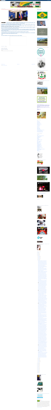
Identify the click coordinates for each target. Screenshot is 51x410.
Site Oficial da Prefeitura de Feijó (39, 130)
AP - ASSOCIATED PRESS (39, 136)
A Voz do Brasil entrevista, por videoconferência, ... (42, 309)
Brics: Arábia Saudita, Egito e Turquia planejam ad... (42, 305)
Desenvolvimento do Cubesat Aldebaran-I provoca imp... (42, 266)
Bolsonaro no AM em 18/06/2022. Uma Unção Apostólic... (42, 298)
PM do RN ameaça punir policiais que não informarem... (42, 299)
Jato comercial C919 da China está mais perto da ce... (42, 285)
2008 (38, 372)
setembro (39, 258)
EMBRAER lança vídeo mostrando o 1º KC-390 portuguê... (42, 352)
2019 (38, 364)
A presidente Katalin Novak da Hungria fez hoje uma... (42, 326)
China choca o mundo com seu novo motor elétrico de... (42, 264)
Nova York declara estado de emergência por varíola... (42, 263)
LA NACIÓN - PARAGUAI (39, 144)
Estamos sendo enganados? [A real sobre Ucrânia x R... (42, 260)
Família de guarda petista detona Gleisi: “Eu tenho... (42, 315)
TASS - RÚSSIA (38, 148)
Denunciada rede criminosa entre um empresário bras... (42, 261)
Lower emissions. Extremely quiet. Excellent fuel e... (42, 307)
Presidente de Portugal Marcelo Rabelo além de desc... (42, 355)
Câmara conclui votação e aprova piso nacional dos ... (42, 311)
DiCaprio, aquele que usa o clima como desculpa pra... (42, 269)
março (38, 360)
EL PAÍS (37, 140)
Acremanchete (38, 121)
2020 (38, 363)
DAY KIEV (38, 138)
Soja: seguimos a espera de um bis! (41, 270)
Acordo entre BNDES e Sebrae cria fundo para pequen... (42, 324)
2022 (38, 255)
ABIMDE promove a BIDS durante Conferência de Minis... (42, 271)
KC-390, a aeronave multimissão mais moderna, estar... (42, 331)
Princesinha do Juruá (38, 129)
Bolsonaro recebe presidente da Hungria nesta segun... (42, 329)
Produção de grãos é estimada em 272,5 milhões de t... (42, 337)
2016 (38, 366)
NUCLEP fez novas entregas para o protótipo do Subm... (42, 346)
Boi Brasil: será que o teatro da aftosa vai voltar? (42, 273)
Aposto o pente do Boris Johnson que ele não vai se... (42, 336)
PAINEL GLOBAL (38, 128)
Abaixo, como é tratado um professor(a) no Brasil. (41, 193)
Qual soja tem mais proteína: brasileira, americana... (42, 301)
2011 (38, 370)
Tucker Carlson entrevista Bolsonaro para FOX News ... (42, 353)
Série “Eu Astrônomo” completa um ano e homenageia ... (42, 295)
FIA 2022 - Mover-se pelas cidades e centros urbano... (42, 343)
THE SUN (38, 150)
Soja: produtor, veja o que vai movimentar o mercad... (42, 289)
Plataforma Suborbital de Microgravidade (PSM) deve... (42, 342)
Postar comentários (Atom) (5, 65)
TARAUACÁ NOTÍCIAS (25, 2)
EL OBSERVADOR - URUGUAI (39, 139)
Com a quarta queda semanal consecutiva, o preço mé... (42, 274)
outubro (39, 257)
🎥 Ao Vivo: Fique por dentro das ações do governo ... (42, 282)
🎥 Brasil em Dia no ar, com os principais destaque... (42, 350)
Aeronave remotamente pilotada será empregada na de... (42, 334)
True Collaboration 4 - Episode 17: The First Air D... (42, 296)
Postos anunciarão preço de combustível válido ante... (42, 339)
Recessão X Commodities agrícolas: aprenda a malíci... (42, 314)
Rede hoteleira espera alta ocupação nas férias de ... (42, 308)
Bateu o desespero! (39, 279)
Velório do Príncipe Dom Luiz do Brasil (41, 304)
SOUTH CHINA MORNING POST (39, 147)
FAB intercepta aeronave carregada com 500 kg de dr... (42, 356)
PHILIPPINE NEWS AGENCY (39, 145)
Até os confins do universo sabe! (40, 317)
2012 (38, 369)
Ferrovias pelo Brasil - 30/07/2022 (41, 267)
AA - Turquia (38, 134)
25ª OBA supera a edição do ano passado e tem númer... (42, 318)
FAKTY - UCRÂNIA (38, 141)
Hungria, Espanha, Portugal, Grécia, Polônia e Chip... (42, 277)
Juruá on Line (38, 127)
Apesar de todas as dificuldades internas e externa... (42, 330)
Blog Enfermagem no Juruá (39, 124)
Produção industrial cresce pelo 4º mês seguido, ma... (42, 348)
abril (38, 359)
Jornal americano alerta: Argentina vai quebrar (41, 286)
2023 (38, 254)
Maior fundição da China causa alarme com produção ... (42, 276)
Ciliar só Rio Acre (38, 125)
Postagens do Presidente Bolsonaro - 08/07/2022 (42, 333)
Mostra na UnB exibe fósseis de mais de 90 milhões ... (42, 268)
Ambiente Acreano (38, 122)
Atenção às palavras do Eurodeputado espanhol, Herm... (42, 320)
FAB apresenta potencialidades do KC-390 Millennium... (42, 302)
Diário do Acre (38, 126)
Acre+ (37, 120)
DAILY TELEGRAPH (38, 137)
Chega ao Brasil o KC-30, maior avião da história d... (42, 288)
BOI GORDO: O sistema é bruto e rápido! (41, 321)
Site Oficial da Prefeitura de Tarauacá (40, 131)
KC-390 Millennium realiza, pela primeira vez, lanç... (42, 340)
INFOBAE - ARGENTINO (39, 143)
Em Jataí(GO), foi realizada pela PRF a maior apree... (42, 293)
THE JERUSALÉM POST (39, 149)
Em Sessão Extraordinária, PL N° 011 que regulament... (42, 280)
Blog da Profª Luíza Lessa (39, 123)
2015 (38, 367)
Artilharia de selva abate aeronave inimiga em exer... (42, 349)
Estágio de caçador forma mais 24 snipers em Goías (42, 327)
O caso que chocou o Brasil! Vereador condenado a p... (42, 345)
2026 (38, 252)
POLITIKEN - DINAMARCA (39, 146)
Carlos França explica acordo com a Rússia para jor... (42, 312)
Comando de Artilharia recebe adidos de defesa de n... (42, 283)
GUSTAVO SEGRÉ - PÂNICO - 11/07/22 (41, 323)
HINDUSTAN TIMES (38, 142)
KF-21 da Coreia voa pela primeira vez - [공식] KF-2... (42, 292)
